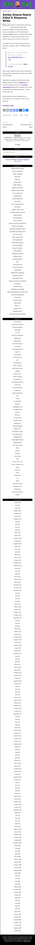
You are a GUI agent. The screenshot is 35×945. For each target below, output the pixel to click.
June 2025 (17, 524)
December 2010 (17, 801)
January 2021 (17, 634)
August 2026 (17, 502)
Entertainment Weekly (17, 382)
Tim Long (15, 115)
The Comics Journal (17, 445)
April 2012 (17, 757)
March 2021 (17, 628)
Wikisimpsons (17, 489)
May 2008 (17, 881)
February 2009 (17, 859)
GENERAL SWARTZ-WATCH (17, 212)
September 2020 (17, 645)
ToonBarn (17, 453)
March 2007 (17, 911)
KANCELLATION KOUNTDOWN (17, 223)
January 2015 (17, 670)
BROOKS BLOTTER (17, 187)
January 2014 (17, 703)
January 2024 (17, 560)
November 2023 (17, 563)
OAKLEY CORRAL (18, 248)
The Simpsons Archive (17, 431)
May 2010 (17, 821)
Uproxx (17, 467)
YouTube (17, 494)
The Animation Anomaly (17, 324)
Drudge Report (17, 379)
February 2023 (17, 579)
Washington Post (17, 486)
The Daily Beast (17, 363)
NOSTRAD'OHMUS (17, 245)
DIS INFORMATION (17, 198)
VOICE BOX (17, 297)
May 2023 (17, 571)
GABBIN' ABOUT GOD (17, 209)
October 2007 (17, 895)
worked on (22, 82)
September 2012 (17, 744)
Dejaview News (17, 373)
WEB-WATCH (17, 303)
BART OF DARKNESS (17, 335)
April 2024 (17, 552)
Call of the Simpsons (17, 343)
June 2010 (17, 818)
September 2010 (17, 810)
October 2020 (17, 642)
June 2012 (17, 752)
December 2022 (17, 585)
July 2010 (17, 815)
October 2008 (17, 867)
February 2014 (17, 700)
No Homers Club (8, 105)
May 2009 (17, 851)
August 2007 (17, 897)
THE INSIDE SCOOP (17, 278)
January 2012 (17, 766)
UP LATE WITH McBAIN (17, 294)
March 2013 (17, 727)
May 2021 (17, 623)
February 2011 (17, 796)
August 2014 (17, 683)
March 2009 (17, 856)
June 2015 (17, 656)
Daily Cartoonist (17, 365)
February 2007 (17, 914)
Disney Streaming (17, 376)
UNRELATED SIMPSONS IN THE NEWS (17, 292)
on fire (11, 34)
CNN (17, 360)
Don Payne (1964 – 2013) (26, 126)
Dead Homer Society (17, 368)
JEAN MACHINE (17, 218)
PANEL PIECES (18, 251)
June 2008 (17, 878)
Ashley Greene (7, 115)
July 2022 (17, 593)
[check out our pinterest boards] (26, 159)
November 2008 (17, 864)
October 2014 (17, 678)
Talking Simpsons (17, 442)
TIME (17, 448)
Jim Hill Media (17, 401)
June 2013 (17, 719)
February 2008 (17, 886)
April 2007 (17, 908)
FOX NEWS (17, 207)
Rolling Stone (17, 423)
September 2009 (17, 843)
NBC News (17, 415)
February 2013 (17, 730)
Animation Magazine (17, 327)
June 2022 (17, 595)
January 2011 (17, 799)
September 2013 (17, 714)
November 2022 (17, 587)
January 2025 (17, 535)
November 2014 (17, 675)
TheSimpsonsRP (18, 437)
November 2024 (17, 538)
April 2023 (17, 574)
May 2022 (17, 598)
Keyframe (17, 404)
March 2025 (17, 532)
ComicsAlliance (17, 354)
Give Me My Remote (17, 387)
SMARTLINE (17, 270)
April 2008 (17, 884)
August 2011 (17, 779)
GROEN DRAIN (17, 215)
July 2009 (17, 848)
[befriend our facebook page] (20, 159)
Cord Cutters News (17, 357)
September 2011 (17, 777)
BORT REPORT (17, 185)
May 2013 (17, 722)
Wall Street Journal (17, 483)
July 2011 (17, 782)
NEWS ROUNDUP (17, 240)
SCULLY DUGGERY (17, 267)
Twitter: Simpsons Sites (17, 464)
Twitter (26, 115)
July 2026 (17, 505)
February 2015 (17, 667)
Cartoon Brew (17, 346)
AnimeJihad (17, 330)
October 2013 (17, 711)
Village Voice (17, 475)
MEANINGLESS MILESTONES (18, 231)
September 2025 (17, 519)
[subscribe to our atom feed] (8, 159)
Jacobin (17, 398)
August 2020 (17, 648)
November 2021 (17, 615)
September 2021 (17, 617)
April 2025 (17, 530)
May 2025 (17, 527)
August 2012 (17, 746)
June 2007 (17, 903)
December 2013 (17, 705)
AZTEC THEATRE (17, 174)
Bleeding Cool (17, 338)
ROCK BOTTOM (17, 264)
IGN (17, 395)
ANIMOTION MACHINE (17, 168)
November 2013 (17, 708)
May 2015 (17, 659)
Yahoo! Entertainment (17, 492)
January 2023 (17, 582)
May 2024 (17, 549)
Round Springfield (17, 426)
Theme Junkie (27, 941)
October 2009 (17, 840)
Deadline (17, 371)
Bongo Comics (17, 341)
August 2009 (17, 845)
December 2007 (17, 889)
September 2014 (17, 681)
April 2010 (17, 823)
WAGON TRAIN (17, 300)
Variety (17, 472)
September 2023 (17, 565)
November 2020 (17, 639)
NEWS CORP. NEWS (17, 237)
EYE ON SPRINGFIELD (17, 204)
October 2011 (17, 774)
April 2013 (17, 725)
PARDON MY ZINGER (17, 253)
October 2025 (17, 516)
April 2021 (17, 626)
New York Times (17, 417)
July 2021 (17, 620)
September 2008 (17, 870)
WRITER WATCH (7, 11)
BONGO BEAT (17, 182)
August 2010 (17, 812)
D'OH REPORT (17, 196)
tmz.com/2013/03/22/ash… (15, 57)
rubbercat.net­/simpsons (19, 139)
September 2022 (17, 590)
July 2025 (17, 521)
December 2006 (17, 919)
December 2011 (17, 768)
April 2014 (17, 694)
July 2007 (17, 900)
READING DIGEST (17, 259)
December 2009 (17, 834)
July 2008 (17, 875)
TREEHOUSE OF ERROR (17, 289)
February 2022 (17, 606)
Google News (17, 390)
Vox (17, 478)
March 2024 (17, 554)
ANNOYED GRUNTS (17, 171)
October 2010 (17, 807)
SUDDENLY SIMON (17, 275)
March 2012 (17, 760)
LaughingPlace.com (17, 406)
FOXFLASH (17, 384)
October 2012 (17, 741)
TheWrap (17, 450)
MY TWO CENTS (17, 234)
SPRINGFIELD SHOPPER (17, 273)
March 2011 (17, 793)
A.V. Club (17, 332)
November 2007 (17, 892)
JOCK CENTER (17, 220)
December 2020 (17, 637)
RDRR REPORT (17, 256)
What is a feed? (17, 161)
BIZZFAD (17, 179)
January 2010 (17, 832)
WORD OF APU (17, 308)
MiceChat (17, 412)
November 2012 (17, 738)
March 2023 (17, 576)
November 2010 (17, 804)
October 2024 (17, 541)
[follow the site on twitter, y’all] (13, 159)
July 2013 (17, 716)
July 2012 (17, 749)
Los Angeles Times (17, 409)
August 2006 (17, 930)
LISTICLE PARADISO (17, 226)
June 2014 (17, 689)
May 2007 (17, 906)
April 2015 (17, 661)
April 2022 (17, 601)
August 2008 (17, 873)
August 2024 (17, 546)
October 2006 (17, 925)
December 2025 (17, 510)
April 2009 (17, 854)
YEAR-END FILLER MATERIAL (17, 314)
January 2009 (17, 862)
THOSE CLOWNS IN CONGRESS (17, 281)
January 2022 (17, 609)
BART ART (17, 176)
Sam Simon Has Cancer (7, 126)
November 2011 (17, 771)
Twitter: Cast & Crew (17, 461)
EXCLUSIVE (17, 201)
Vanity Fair (17, 470)
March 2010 (17, 826)
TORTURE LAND (17, 286)
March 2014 (17, 697)
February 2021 (17, 631)
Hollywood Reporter (18, 393)
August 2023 (17, 568)
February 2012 (17, 763)
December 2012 (17, 735)
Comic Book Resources (17, 349)
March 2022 (17, 604)
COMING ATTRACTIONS (17, 190)
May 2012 (17, 755)
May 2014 (17, 692)
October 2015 (17, 650)
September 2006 (17, 928)
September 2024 (17, 543)
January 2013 (17, 733)
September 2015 (17, 653)
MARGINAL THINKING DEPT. (18, 229)
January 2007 (17, 917)
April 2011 (17, 790)
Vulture (17, 481)
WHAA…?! (17, 305)
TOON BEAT (17, 283)
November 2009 (17, 837)
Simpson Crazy (17, 428)
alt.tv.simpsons (17, 321)
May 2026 (17, 508)
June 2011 (17, 785)
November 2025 (17, 513)
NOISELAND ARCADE (17, 242)
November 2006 (17, 922)
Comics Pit (17, 352)
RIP (17, 262)
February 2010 (17, 829)
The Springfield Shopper (17, 439)
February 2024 (17, 557)
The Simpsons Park (17, 434)
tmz (10, 60)
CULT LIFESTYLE (17, 193)
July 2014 (17, 686)
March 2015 (17, 664)
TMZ (21, 115)
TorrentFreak (17, 456)
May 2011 (17, 788)
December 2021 (17, 612)
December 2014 (17, 672)
